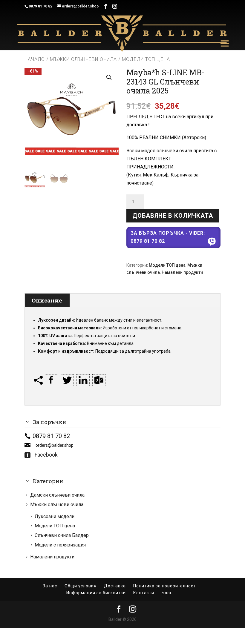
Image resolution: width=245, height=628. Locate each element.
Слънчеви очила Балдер (62, 535)
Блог (167, 592)
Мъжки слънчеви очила (83, 59)
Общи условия (81, 586)
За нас (50, 586)
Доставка (115, 586)
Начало (34, 59)
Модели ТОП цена (167, 265)
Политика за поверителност (164, 586)
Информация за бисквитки (96, 592)
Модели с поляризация (60, 545)
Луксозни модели (54, 516)
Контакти (143, 592)
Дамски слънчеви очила (57, 495)
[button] (109, 77)
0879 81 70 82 (40, 6)
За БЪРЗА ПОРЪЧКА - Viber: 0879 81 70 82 (168, 237)
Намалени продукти (182, 272)
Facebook (41, 455)
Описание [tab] (47, 300)
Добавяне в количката (172, 215)
